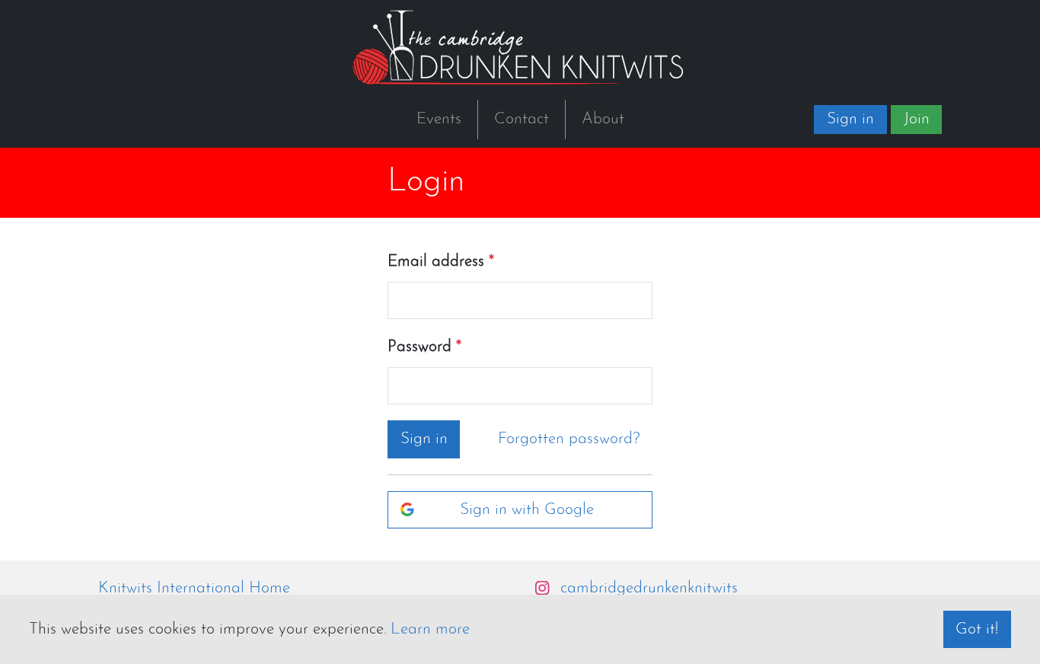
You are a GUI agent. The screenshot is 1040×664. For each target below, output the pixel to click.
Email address (436, 262)
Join (917, 119)
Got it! (976, 629)
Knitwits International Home (194, 588)
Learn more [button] (430, 629)
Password (419, 347)
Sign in (850, 119)
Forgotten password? (569, 439)
